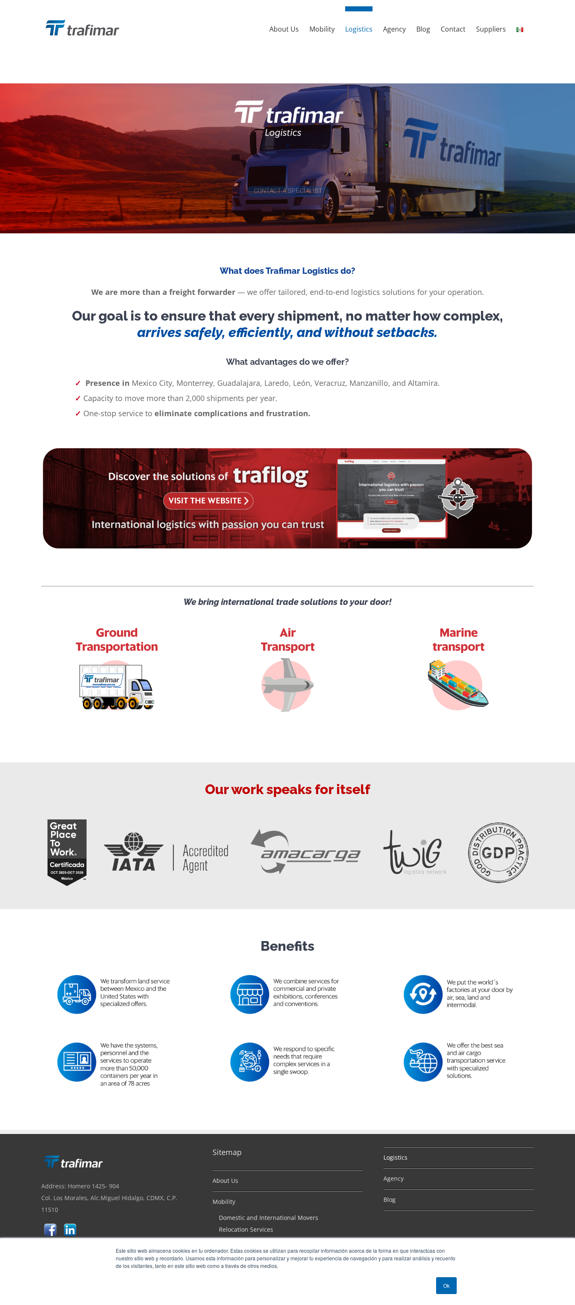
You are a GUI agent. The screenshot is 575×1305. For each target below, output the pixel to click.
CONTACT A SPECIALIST (288, 160)
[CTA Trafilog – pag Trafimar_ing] (287, 449)
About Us (225, 1181)
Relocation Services (246, 1229)
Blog (389, 1199)
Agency (393, 1178)
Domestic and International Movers (268, 1218)
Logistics (395, 1157)
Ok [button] (446, 1285)
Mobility (224, 1202)
